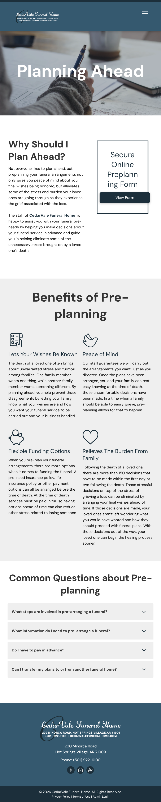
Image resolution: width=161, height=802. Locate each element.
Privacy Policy (61, 796)
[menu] (145, 13)
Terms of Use (81, 796)
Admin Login (101, 796)
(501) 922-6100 (86, 759)
